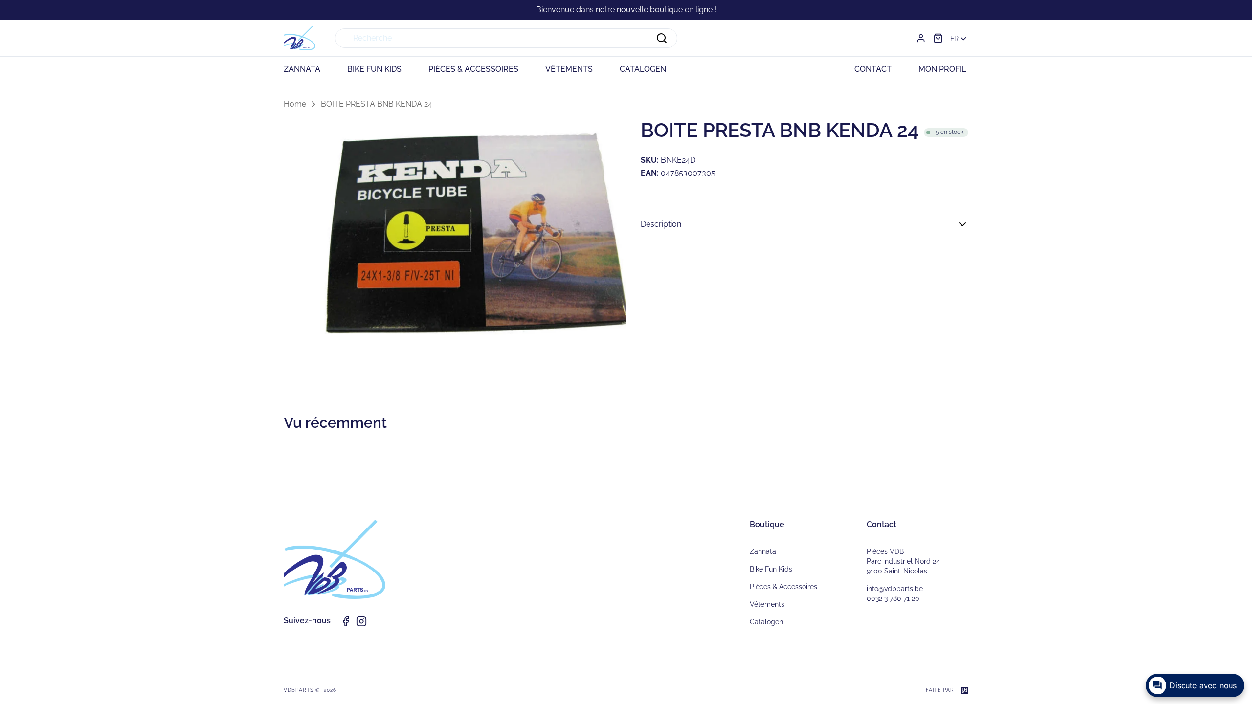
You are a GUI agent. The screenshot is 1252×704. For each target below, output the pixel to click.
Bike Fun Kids (771, 569)
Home (295, 104)
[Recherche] (662, 38)
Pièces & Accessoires (783, 587)
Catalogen (766, 622)
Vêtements (767, 604)
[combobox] (506, 38)
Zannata (763, 551)
